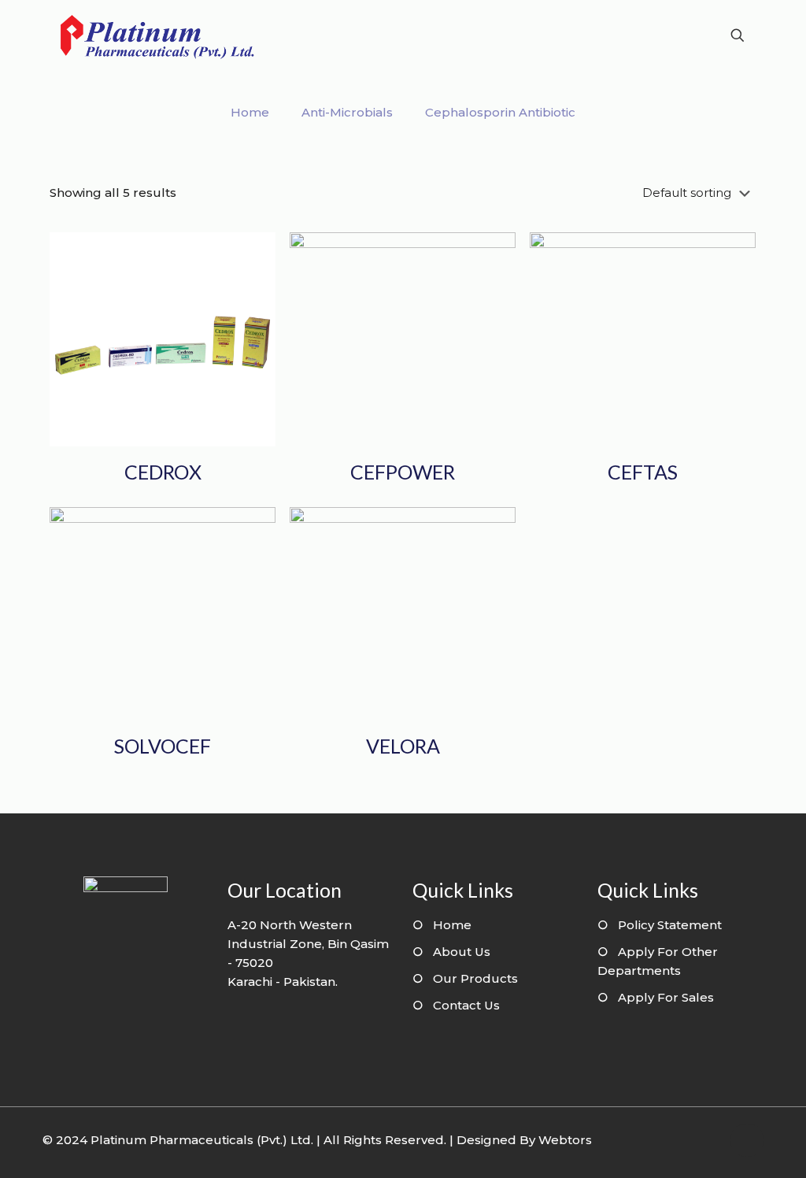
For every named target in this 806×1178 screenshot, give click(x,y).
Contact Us (466, 1005)
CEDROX (163, 471)
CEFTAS (643, 471)
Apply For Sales (666, 997)
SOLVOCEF (162, 746)
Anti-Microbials (347, 112)
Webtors (565, 1139)
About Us (461, 951)
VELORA (403, 746)
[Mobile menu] (682, 35)
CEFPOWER (402, 471)
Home (250, 112)
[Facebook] (685, 1139)
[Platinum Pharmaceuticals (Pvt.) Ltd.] (157, 35)
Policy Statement (670, 924)
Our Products (475, 978)
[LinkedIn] (706, 1139)
